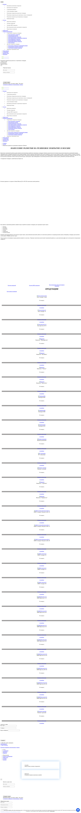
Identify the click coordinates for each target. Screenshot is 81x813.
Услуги (4, 20)
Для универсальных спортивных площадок (17, 38)
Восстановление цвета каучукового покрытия (17, 27)
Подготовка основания (12, 29)
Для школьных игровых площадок (15, 46)
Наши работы (6, 50)
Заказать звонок (4, 64)
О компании (5, 52)
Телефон (2, 728)
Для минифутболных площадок (15, 41)
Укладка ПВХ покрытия (12, 25)
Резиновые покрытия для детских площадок (16, 13)
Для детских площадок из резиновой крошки (18, 45)
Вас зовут (3, 725)
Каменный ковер (10, 18)
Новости (5, 753)
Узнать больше (52, 811)
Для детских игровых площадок (15, 47)
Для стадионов (11, 42)
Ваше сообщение (4, 730)
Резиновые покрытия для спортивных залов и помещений (19, 15)
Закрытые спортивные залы (13, 49)
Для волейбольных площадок (14, 40)
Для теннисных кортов (13, 35)
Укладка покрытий (11, 23)
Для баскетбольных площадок (14, 36)
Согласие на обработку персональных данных (13, 84)
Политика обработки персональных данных (10, 747)
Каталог (5, 4)
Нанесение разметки (11, 21)
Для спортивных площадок (14, 34)
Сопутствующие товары (12, 11)
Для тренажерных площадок (14, 39)
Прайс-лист (5, 30)
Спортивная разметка (11, 9)
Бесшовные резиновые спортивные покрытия (17, 103)
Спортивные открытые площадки (14, 33)
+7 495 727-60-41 (4, 745)
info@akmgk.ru (4, 744)
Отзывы (5, 758)
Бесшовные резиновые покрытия (14, 5)
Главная (4, 143)
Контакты (5, 54)
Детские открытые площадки (13, 44)
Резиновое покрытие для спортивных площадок (17, 16)
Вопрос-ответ (6, 53)
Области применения (7, 31)
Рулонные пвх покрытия (12, 7)
